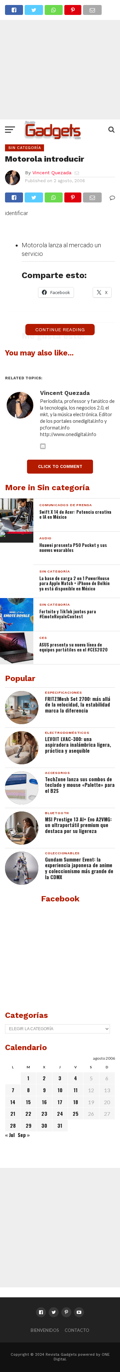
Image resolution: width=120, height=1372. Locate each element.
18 (75, 1101)
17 (60, 1101)
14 (12, 1101)
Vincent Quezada (51, 172)
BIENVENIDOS (45, 1330)
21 (12, 1113)
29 (28, 1125)
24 (60, 1113)
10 (60, 1090)
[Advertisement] (60, 59)
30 (44, 1125)
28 (13, 1125)
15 (28, 1101)
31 (59, 1125)
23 (44, 1113)
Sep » (24, 1134)
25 (75, 1113)
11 (76, 1090)
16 (44, 1101)
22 (28, 1113)
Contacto (77, 1330)
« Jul (10, 1134)
